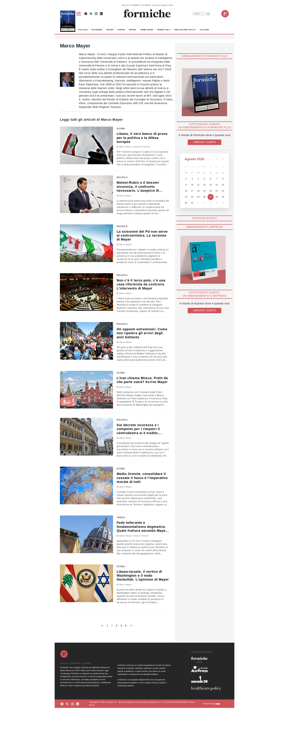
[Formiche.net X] (90, 14)
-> (130, 625)
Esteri (110, 30)
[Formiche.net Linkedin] (101, 14)
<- (102, 625)
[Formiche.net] (225, 13)
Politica (83, 30)
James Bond (146, 30)
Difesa (132, 30)
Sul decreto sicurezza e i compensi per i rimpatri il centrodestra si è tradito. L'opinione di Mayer (138, 429)
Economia (97, 30)
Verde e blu (163, 30)
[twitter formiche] (67, 704)
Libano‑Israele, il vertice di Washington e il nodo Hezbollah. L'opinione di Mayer (143, 575)
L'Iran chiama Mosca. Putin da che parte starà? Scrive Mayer (142, 380)
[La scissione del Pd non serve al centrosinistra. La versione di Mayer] (86, 243)
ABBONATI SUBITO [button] (204, 142)
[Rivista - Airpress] (207, 669)
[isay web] (217, 704)
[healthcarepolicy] (207, 688)
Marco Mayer (125, 196)
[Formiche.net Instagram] (96, 14)
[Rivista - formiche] (207, 659)
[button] (79, 21)
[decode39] (207, 679)
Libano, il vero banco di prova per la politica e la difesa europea (142, 138)
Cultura (204, 30)
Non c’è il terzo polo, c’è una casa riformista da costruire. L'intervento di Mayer (141, 284)
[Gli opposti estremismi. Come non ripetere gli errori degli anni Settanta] (86, 341)
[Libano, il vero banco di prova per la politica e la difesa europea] (86, 145)
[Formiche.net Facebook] (85, 14)
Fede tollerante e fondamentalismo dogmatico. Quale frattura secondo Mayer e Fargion (142, 527)
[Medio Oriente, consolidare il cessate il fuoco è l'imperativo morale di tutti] (86, 485)
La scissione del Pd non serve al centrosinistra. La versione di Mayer (142, 235)
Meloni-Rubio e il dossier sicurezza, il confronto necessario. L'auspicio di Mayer (138, 187)
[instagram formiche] (72, 704)
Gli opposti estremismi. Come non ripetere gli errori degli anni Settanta (142, 333)
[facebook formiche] (62, 704)
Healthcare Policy (185, 30)
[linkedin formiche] (77, 704)
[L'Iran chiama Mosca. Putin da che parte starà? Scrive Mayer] (86, 389)
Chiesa (121, 30)
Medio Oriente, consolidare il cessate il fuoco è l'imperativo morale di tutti (142, 478)
